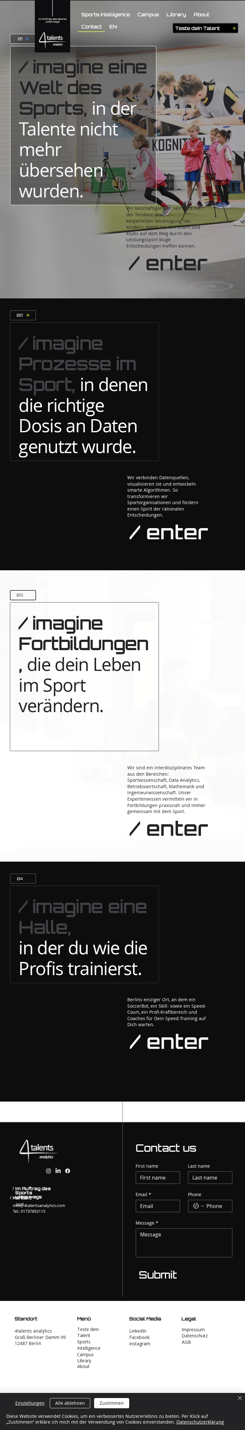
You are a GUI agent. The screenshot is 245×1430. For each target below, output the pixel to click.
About (83, 1366)
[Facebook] (67, 1171)
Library (84, 1360)
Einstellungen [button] (30, 1403)
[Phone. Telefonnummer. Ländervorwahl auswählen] (198, 1206)
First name (147, 1166)
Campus (85, 1354)
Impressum (193, 1329)
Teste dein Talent (197, 28)
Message (147, 1223)
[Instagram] (48, 1171)
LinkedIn (137, 1331)
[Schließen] (240, 1398)
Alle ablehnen (70, 1403)
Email (143, 1194)
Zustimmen (112, 1403)
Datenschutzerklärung (200, 1422)
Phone (194, 1194)
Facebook (139, 1337)
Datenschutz (195, 1336)
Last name (199, 1166)
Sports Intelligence (88, 1345)
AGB (186, 1342)
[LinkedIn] (58, 1171)
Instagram (139, 1344)
